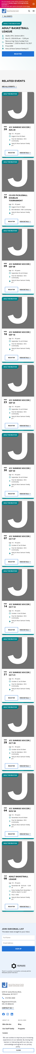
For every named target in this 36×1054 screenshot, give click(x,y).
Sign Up (18, 949)
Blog (19, 1024)
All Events (8, 16)
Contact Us (7, 1008)
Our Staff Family (8, 1028)
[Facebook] (3, 1014)
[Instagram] (7, 1014)
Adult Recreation (11, 23)
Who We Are (6, 1024)
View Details (24, 152)
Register (11, 152)
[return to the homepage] (13, 985)
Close (18, 1050)
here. (28, 6)
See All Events (8, 86)
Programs (21, 1028)
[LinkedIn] (11, 1014)
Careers (5, 1033)
